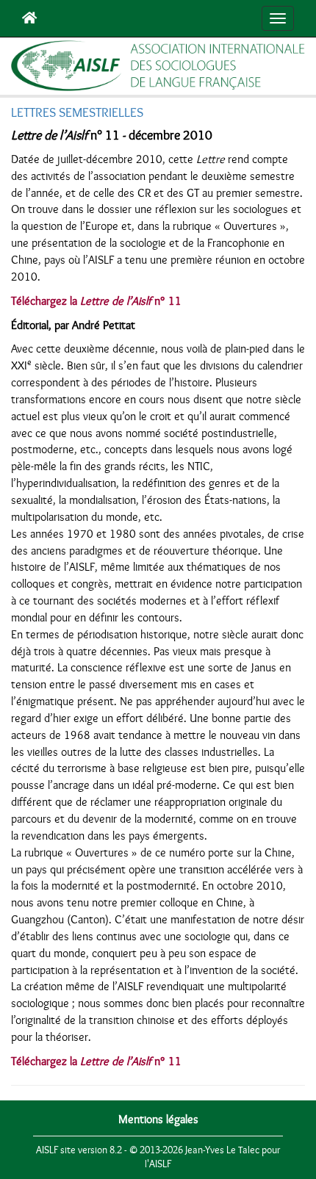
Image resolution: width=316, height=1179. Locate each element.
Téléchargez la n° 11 (96, 301)
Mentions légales (158, 1119)
